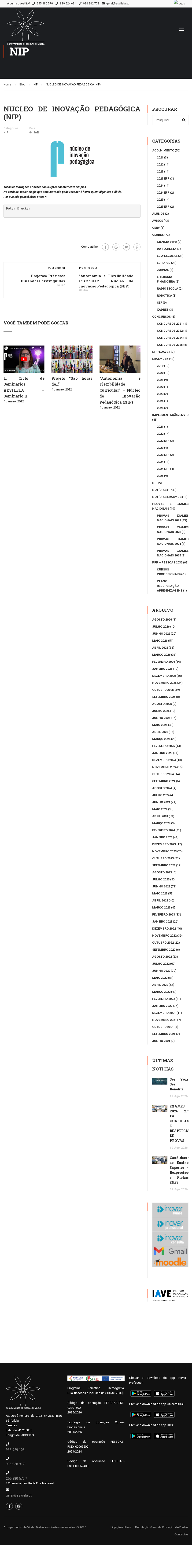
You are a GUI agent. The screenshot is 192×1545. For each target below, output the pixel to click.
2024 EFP (163, 192)
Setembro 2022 (163, 949)
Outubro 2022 (163, 942)
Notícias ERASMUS (166, 497)
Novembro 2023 (164, 851)
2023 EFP (163, 178)
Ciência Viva (167, 241)
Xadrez (163, 309)
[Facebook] (105, 246)
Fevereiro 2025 (163, 746)
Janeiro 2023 (162, 921)
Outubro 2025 (163, 690)
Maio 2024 (159, 809)
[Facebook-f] (9, 1506)
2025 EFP (163, 206)
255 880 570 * (16, 1478)
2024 (160, 185)
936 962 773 (91, 3)
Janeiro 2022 (162, 1006)
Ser (159, 302)
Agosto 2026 (162, 619)
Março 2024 (161, 823)
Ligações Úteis (121, 1527)
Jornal (163, 270)
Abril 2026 (160, 647)
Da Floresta (166, 248)
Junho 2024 (161, 802)
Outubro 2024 (163, 774)
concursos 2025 (170, 344)
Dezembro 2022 (164, 928)
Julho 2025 (161, 711)
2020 (160, 373)
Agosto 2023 (162, 872)
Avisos (157, 220)
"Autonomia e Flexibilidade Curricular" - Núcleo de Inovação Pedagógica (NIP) (106, 280)
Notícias (159, 490)
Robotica (164, 295)
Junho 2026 (161, 633)
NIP (6, 132)
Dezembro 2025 (164, 675)
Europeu (163, 263)
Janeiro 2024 (162, 837)
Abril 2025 (160, 732)
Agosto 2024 (162, 788)
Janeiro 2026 (162, 668)
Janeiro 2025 (162, 753)
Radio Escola (167, 288)
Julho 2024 (161, 795)
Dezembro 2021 (164, 1013)
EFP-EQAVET (161, 351)
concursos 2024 (170, 337)
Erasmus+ (160, 358)
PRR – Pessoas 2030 (167, 562)
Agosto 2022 (162, 956)
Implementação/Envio (170, 415)
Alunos (158, 213)
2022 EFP (163, 440)
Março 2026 (161, 654)
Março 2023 (161, 907)
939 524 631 (68, 3)
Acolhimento (163, 150)
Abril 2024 (160, 816)
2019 (160, 366)
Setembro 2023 (163, 865)
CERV (156, 227)
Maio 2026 (159, 640)
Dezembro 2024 (164, 760)
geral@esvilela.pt (117, 3)
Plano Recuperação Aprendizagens (169, 585)
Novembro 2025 (164, 682)
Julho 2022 (161, 963)
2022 (160, 164)
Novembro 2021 (164, 1020)
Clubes (158, 234)
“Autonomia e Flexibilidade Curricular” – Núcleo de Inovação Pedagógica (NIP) (120, 390)
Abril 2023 (160, 900)
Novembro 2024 (164, 767)
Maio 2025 (159, 725)
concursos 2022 (170, 330)
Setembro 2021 (163, 1034)
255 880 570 (45, 3)
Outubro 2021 (163, 1027)
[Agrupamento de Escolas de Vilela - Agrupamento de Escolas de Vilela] (25, 29)
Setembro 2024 (163, 781)
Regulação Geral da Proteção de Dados (161, 1527)
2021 (160, 157)
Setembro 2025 (163, 697)
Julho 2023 (161, 879)
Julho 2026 (161, 626)
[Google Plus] (115, 246)
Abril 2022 (160, 984)
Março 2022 (161, 991)
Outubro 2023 (163, 858)
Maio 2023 (159, 893)
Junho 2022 (161, 970)
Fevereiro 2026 (163, 661)
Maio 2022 (159, 977)
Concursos (161, 316)
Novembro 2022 (164, 935)
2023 (160, 171)
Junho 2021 (161, 1041)
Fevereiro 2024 (163, 830)
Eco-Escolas (167, 256)
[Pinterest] (136, 246)
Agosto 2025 (162, 704)
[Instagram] (18, 1506)
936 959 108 (15, 1450)
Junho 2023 (161, 886)
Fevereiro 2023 (163, 914)
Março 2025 (161, 739)
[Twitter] (126, 246)
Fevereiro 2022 (163, 999)
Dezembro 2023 (164, 844)
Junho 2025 (161, 718)
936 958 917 (15, 1464)
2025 (160, 199)
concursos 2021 (170, 323)
